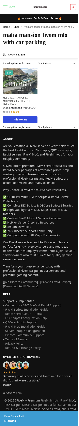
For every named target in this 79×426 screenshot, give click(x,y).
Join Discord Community (20, 282)
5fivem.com (14, 393)
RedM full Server (55, 405)
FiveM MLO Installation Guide (25, 326)
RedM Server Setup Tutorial (24, 314)
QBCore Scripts (32, 405)
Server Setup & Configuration (24, 331)
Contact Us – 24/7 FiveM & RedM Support (33, 305)
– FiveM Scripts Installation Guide (25, 309)
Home (6, 27)
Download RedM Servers (20, 286)
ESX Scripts (12, 405)
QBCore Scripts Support (21, 322)
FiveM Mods (21, 409)
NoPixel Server (40, 409)
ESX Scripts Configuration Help (26, 318)
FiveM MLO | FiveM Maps (17, 102)
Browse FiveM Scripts (55, 282)
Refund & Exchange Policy (23, 348)
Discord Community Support (24, 335)
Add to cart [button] (20, 119)
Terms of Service (16, 339)
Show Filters (17, 54)
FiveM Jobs (59, 409)
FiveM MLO (67, 400)
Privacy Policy (14, 343)
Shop (16, 27)
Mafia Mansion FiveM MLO (19, 107)
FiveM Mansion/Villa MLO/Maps (15, 99)
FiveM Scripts (50, 400)
